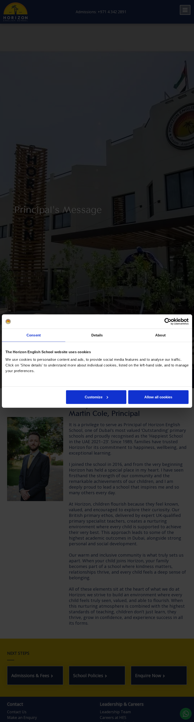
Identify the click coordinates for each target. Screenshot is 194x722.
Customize (93, 397)
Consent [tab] (33, 335)
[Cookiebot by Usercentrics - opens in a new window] (168, 321)
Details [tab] (97, 335)
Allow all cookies (158, 397)
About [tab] (160, 335)
